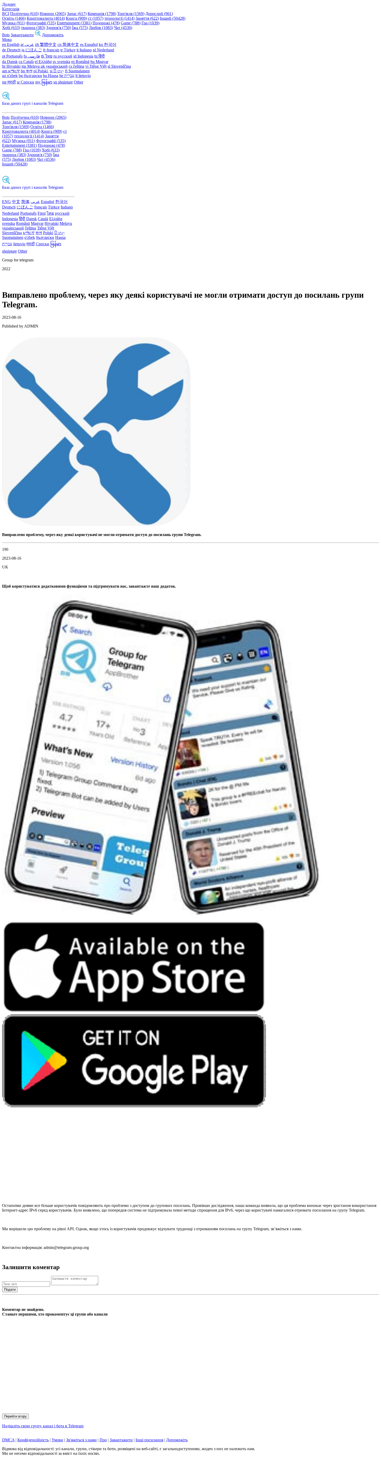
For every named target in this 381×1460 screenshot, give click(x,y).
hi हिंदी (99, 56)
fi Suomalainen (77, 71)
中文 (16, 201)
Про (103, 1440)
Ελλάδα (55, 219)
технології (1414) (119, 18)
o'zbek (29, 237)
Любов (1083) (101, 27)
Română (23, 223)
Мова (7, 39)
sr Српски (25, 82)
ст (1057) (95, 18)
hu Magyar (99, 61)
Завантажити (22, 35)
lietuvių (19, 244)
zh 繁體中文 (46, 44)
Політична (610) (24, 13)
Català (43, 219)
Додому (9, 4)
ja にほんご (32, 50)
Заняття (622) (147, 18)
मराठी (30, 244)
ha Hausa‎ (50, 75)
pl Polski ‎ (41, 71)
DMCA (8, 1440)
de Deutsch (11, 50)
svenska (8, 223)
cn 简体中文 (68, 44)
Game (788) (130, 23)
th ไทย (46, 56)
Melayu (66, 223)
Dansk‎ (31, 219)
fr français (51, 50)
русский (62, 213)
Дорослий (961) (159, 13)
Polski (48, 233)
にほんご (25, 207)
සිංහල (59, 233)
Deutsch (9, 207)
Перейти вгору (15, 1416)
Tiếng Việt (45, 228)
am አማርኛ (11, 71)
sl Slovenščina (119, 66)
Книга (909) (76, 18)
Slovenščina (12, 233)
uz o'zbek (10, 75)
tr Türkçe (67, 50)
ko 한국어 (107, 44)
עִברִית (7, 244)
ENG (6, 201)
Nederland (10, 213)
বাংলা (39, 233)
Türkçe (54, 207)
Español (47, 201)
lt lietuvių (83, 75)
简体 (25, 201)
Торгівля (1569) (130, 13)
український (13, 228)
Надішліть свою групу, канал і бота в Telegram (42, 1426)
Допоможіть (53, 35)
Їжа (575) (80, 27)
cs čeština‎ (76, 66)
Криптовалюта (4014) (46, 18)
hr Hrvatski (11, 66)
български (45, 237)
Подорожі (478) (106, 23)
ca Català (26, 61)
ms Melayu (31, 66)
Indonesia (10, 219)
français (40, 207)
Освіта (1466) (14, 18)
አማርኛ (28, 233)
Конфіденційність (33, 1440)
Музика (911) (13, 23)
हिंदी (22, 219)
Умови (57, 1440)
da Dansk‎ (10, 61)
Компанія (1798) (102, 13)
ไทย (50, 213)
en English (10, 44)
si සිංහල (57, 71)
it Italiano (84, 50)
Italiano (67, 207)
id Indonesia (83, 56)
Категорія (10, 9)
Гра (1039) (150, 23)
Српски (42, 244)
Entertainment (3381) (74, 23)
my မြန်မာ (43, 82)
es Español (89, 44)
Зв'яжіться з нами (81, 1440)
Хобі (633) (11, 27)
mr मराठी (9, 82)
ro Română (80, 61)
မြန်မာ (55, 244)
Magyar (37, 223)
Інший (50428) (172, 18)
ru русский (62, 56)
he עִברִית (66, 75)
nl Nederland (103, 50)
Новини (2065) (53, 13)
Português (28, 213)
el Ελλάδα (43, 61)
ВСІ (5, 13)
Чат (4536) (123, 27)
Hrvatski (52, 223)
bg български (30, 75)
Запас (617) (77, 13)
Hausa (60, 237)
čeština (30, 228)
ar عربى (27, 44)
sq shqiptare (63, 82)
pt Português (12, 56)
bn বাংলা (26, 71)
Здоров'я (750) (58, 27)
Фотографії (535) (41, 23)
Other (78, 82)
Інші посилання (149, 1440)
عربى (35, 201)
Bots (6, 35)
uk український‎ (54, 66)
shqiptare (9, 251)
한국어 (61, 201)
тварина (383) (33, 27)
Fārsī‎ (42, 213)
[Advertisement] (157, 1158)
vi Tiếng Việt (96, 66)
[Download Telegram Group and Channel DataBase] (38, 35)
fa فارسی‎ (32, 56)
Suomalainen (12, 237)
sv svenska (61, 61)
